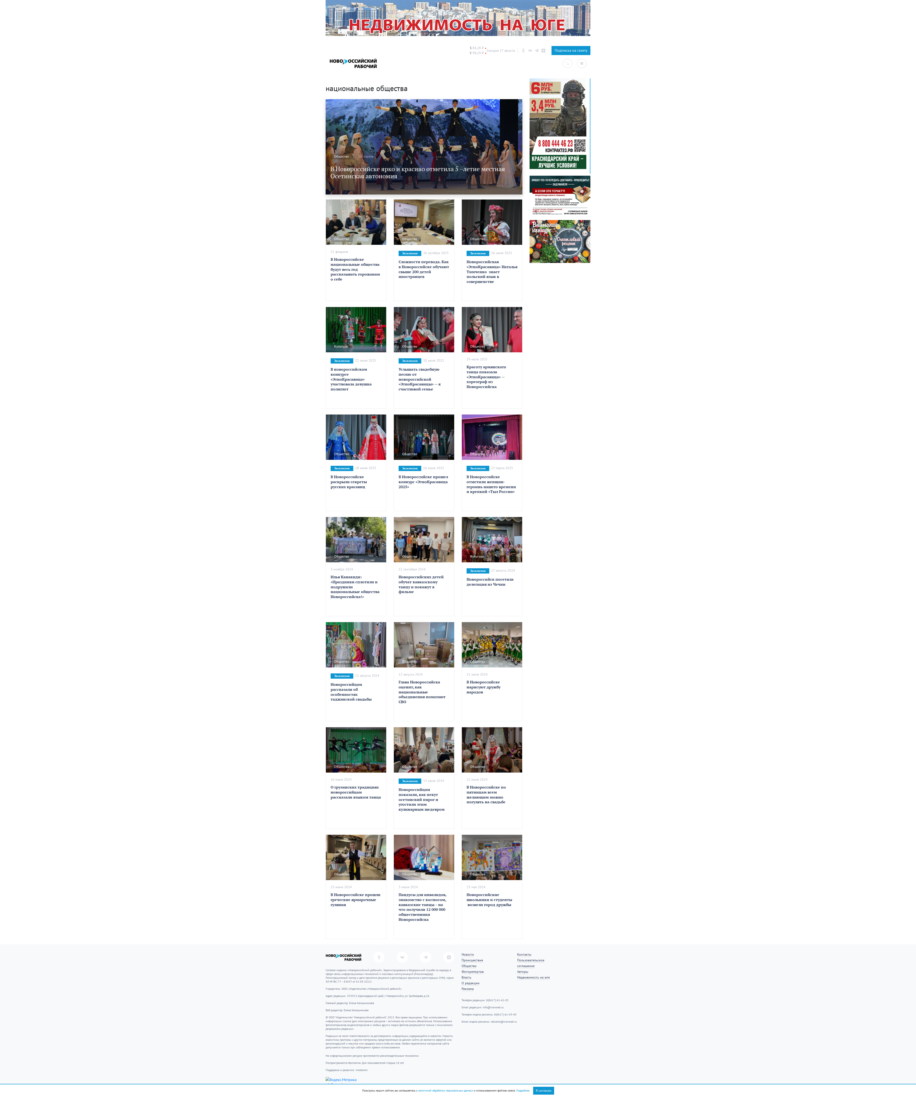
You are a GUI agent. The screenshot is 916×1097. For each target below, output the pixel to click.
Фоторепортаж (473, 972)
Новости (468, 955)
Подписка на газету (571, 50)
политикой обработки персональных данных (445, 1090)
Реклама (468, 989)
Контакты (524, 955)
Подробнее (523, 1090)
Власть (466, 977)
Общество (341, 156)
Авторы (522, 972)
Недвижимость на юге (533, 977)
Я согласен (544, 1091)
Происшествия (472, 960)
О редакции (470, 983)
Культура (341, 346)
